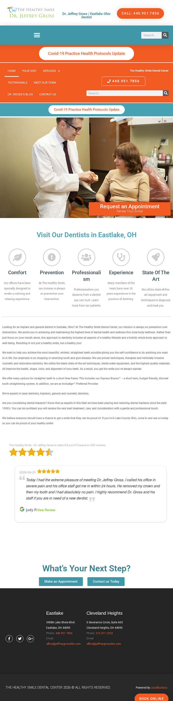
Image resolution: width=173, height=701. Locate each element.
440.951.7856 (64, 633)
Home (12, 71)
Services (49, 71)
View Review (50, 534)
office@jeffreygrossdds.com (63, 643)
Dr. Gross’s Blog (20, 94)
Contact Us (47, 94)
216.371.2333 (104, 633)
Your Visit (29, 71)
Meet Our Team (45, 82)
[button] (37, 35)
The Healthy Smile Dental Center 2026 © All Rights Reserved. (58, 687)
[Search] (165, 35)
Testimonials (17, 82)
